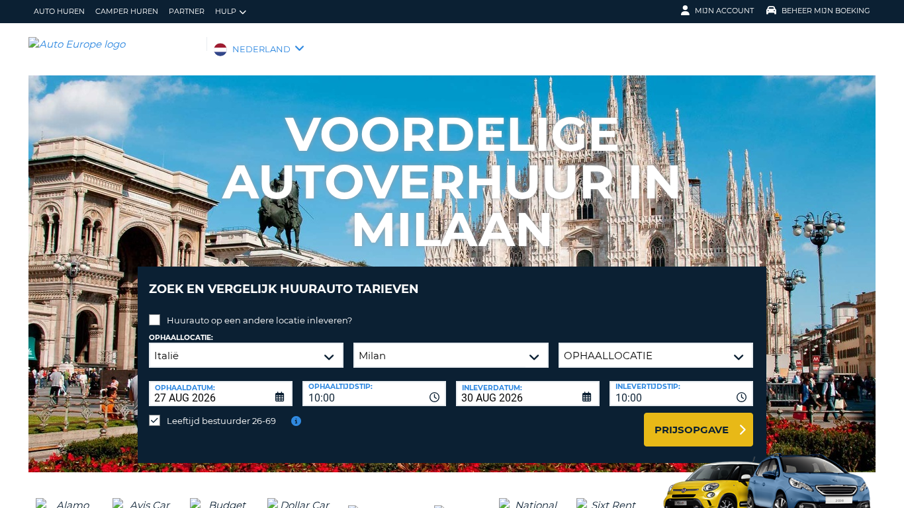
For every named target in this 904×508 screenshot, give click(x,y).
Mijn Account (724, 10)
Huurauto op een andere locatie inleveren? (259, 320)
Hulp (225, 11)
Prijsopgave (692, 429)
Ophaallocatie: (181, 337)
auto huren (59, 11)
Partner (186, 11)
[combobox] (374, 393)
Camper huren (126, 11)
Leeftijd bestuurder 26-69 (221, 420)
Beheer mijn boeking (826, 10)
